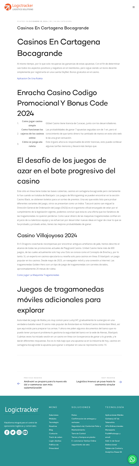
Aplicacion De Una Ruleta (29, 78)
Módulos (52, 419)
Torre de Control (79, 434)
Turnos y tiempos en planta (83, 437)
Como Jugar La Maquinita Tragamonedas (38, 275)
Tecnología (53, 422)
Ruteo (74, 415)
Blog (51, 430)
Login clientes (55, 441)
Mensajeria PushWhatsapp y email (112, 433)
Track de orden (55, 437)
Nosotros (53, 426)
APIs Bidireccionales (114, 426)
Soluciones (53, 415)
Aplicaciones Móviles (114, 415)
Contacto (53, 434)
